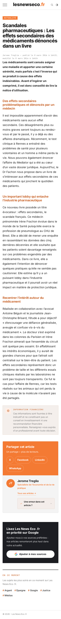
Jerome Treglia (11, 55)
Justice (46, 590)
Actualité (10, 18)
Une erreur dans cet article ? (34, 503)
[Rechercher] (52, 4)
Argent (8, 590)
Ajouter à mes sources (32, 554)
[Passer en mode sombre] (56, 4)
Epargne (20, 590)
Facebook (22, 459)
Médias (9, 595)
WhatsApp (15, 468)
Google (34, 590)
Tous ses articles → (26, 493)
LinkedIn (40, 459)
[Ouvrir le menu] (5, 5)
